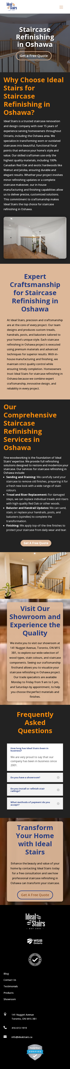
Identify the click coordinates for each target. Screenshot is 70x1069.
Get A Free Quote (36, 543)
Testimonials (11, 986)
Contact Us (10, 979)
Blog (6, 973)
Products (9, 992)
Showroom (10, 999)
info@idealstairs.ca (22, 1037)
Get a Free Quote (34, 55)
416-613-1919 (19, 1027)
